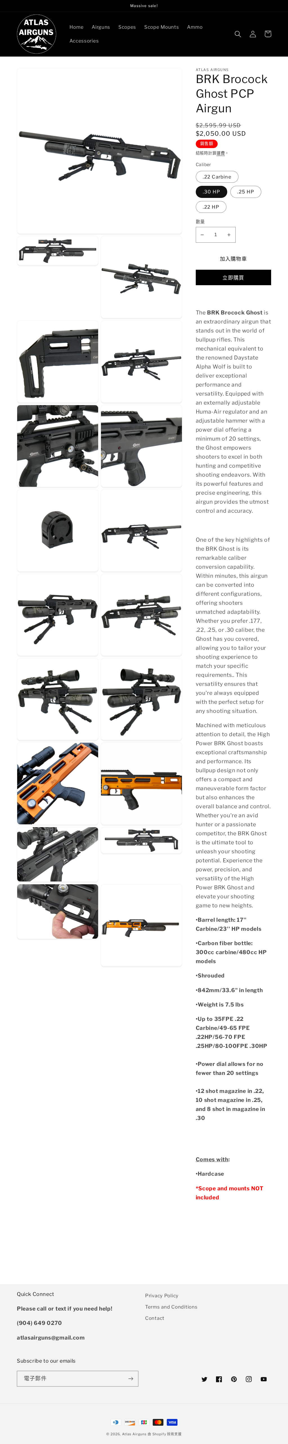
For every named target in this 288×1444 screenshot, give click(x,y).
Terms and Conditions (171, 1307)
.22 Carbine (217, 177)
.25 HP (245, 192)
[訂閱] (130, 1379)
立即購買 (233, 278)
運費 (221, 153)
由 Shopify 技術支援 (165, 1434)
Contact (155, 1318)
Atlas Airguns (135, 1434)
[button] (238, 33)
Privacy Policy (162, 1295)
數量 (200, 221)
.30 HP (211, 192)
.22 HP (211, 207)
